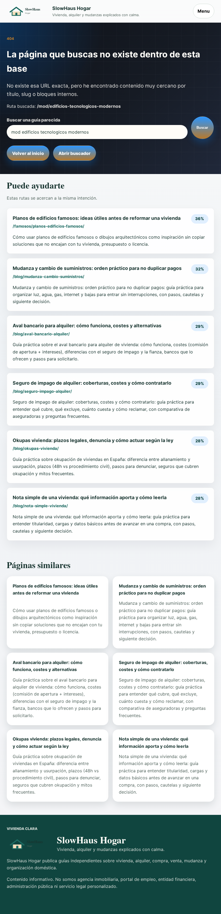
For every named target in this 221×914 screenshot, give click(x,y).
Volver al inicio (28, 153)
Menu (204, 11)
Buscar (202, 128)
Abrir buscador (74, 153)
